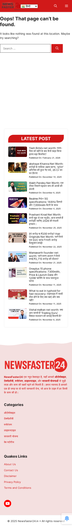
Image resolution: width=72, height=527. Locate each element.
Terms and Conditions (17, 487)
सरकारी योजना (11, 436)
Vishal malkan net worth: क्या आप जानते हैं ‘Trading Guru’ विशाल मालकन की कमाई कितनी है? (46, 312)
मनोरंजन (8, 424)
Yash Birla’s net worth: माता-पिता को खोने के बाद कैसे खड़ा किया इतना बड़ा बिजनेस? (45, 151)
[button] (55, 6)
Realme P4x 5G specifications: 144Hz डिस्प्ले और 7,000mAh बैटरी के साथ (45, 201)
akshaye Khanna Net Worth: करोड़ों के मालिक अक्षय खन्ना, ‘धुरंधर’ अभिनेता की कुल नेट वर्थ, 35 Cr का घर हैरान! (46, 168)
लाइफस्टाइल (10, 430)
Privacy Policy (12, 482)
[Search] (57, 48)
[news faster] (11, 6)
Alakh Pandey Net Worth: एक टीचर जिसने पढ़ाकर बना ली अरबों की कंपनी (46, 186)
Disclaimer (10, 476)
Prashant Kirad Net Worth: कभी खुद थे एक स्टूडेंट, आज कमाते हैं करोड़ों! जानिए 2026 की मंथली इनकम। (46, 219)
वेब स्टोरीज (9, 442)
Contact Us (11, 470)
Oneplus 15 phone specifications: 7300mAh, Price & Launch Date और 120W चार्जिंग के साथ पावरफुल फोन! (44, 275)
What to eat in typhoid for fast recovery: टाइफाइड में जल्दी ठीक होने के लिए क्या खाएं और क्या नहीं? (46, 295)
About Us (10, 464)
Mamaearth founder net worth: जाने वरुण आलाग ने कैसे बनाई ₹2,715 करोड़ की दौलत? (44, 255)
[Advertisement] (36, 93)
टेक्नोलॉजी (8, 418)
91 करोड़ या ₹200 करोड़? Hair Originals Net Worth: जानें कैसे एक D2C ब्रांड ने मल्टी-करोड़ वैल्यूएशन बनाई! (46, 238)
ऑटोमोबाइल (9, 412)
